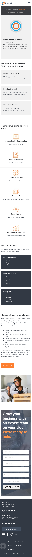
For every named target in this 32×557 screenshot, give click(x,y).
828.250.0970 (9, 511)
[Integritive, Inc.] (9, 3)
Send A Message (11, 529)
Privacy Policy (16, 554)
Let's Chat (11, 487)
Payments (25, 554)
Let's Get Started (8, 365)
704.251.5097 (9, 524)
